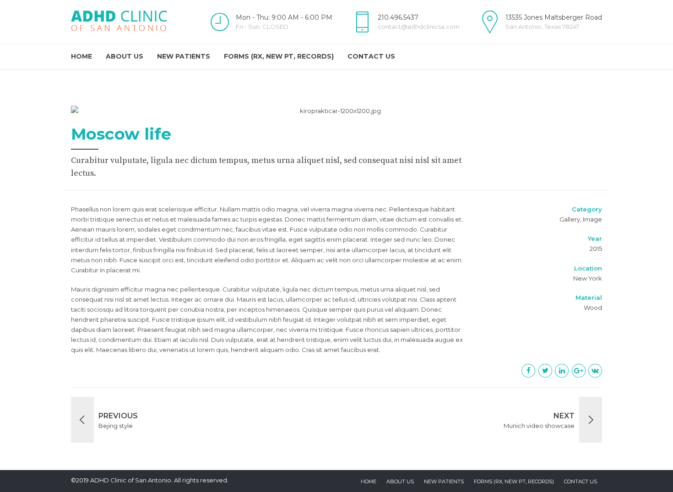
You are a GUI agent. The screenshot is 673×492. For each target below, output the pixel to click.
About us (124, 56)
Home (81, 56)
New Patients (183, 56)
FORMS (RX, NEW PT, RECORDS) (279, 56)
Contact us (371, 56)
